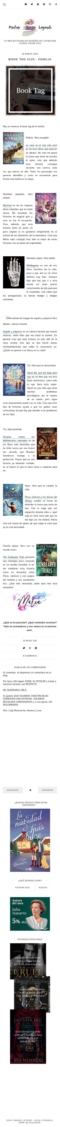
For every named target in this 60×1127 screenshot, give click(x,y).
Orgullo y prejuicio (12, 331)
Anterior (47, 790)
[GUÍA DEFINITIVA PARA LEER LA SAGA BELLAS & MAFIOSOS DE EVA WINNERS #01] (28, 1063)
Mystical (7, 205)
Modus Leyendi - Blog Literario (34, 1120)
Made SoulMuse (29, 1122)
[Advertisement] (30, 1089)
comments (30, 656)
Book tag (31, 641)
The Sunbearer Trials (14, 557)
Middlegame (33, 265)
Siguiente (13, 790)
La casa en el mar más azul (41, 145)
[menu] (4, 4)
